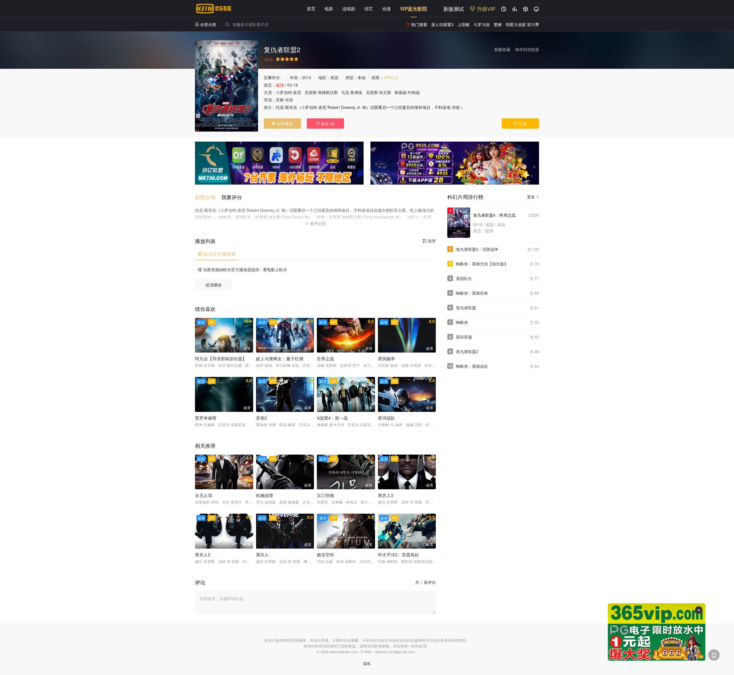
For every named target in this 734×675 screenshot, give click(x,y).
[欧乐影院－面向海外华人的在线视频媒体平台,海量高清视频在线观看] (213, 8)
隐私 (367, 663)
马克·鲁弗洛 (351, 92)
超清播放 (214, 284)
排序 (429, 241)
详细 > (457, 107)
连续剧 (348, 8)
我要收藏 (502, 49)
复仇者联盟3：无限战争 (477, 249)
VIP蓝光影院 (413, 8)
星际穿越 (464, 337)
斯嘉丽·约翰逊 (407, 92)
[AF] (656, 632)
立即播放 (282, 123)
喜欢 (325, 123)
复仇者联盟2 (467, 351)
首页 (311, 8)
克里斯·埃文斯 (378, 92)
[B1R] (454, 163)
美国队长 (464, 278)
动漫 (386, 8)
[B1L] (279, 163)
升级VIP (485, 8)
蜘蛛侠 (462, 322)
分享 (520, 123)
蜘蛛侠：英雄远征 (472, 366)
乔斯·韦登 (284, 100)
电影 (329, 8)
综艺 (368, 8)
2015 (306, 77)
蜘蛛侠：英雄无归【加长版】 (482, 264)
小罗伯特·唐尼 (288, 92)
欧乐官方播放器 (217, 254)
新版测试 (453, 8)
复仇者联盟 (466, 307)
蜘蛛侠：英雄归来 (472, 293)
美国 (334, 77)
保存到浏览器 (527, 49)
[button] (208, 197)
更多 (533, 196)
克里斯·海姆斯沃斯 (321, 92)
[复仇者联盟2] (226, 86)
